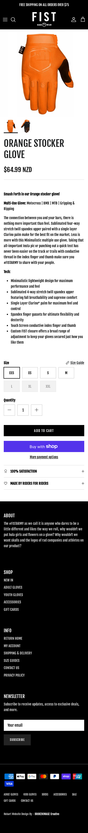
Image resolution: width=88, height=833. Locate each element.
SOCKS (45, 794)
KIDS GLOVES (29, 794)
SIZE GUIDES (11, 660)
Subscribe (17, 740)
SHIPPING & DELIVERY (18, 653)
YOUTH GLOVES (13, 595)
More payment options (44, 457)
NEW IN (8, 580)
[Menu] (5, 19)
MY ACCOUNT (12, 646)
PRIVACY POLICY (14, 675)
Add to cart (44, 431)
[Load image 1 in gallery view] (44, 73)
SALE (74, 794)
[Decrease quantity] (9, 410)
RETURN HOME (13, 638)
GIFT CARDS (11, 609)
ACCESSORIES (12, 602)
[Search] (15, 19)
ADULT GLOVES (13, 587)
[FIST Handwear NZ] (44, 19)
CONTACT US (11, 668)
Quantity (9, 400)
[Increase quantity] (36, 410)
